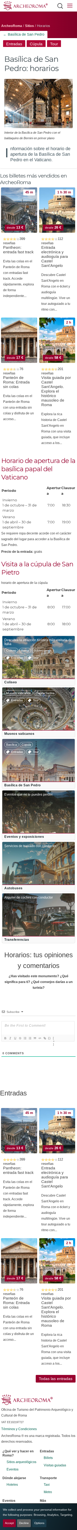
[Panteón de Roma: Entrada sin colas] (19, 340)
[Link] (44, 1038)
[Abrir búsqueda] (60, 6)
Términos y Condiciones (19, 1429)
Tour (54, 44)
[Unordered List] (29, 1038)
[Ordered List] (24, 1038)
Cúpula (36, 44)
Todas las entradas (55, 1379)
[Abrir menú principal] (70, 6)
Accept (9, 1523)
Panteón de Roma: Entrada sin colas (16, 382)
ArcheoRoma (11, 26)
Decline (24, 1523)
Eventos (12, 1469)
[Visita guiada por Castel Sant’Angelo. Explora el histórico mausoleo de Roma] (57, 340)
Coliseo (11, 650)
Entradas (14, 44)
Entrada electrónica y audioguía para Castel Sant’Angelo (54, 256)
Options (39, 1523)
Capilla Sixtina (45, 693)
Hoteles (12, 1484)
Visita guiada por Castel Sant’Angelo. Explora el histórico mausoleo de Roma (56, 391)
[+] (54, 1039)
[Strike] (19, 1038)
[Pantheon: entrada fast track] (19, 210)
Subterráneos (43, 650)
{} (49, 1038)
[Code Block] (39, 1038)
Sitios (29, 26)
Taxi (47, 1484)
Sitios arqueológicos (21, 1462)
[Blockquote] (34, 1038)
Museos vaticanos (18, 693)
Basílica (11, 744)
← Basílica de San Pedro (23, 34)
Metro (48, 1492)
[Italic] (10, 1038)
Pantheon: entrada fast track (18, 249)
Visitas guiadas (55, 1465)
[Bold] (5, 1038)
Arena (25, 650)
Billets (48, 1458)
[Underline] (15, 1038)
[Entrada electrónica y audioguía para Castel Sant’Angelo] (57, 210)
